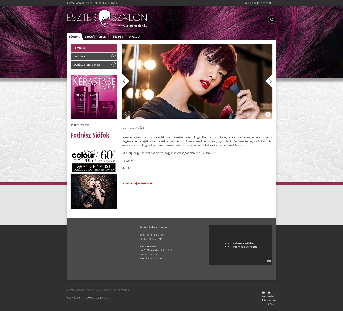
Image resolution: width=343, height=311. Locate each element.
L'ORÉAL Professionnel (86, 64)
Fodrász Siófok (90, 135)
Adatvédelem (74, 297)
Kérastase (79, 56)
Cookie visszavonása (97, 297)
